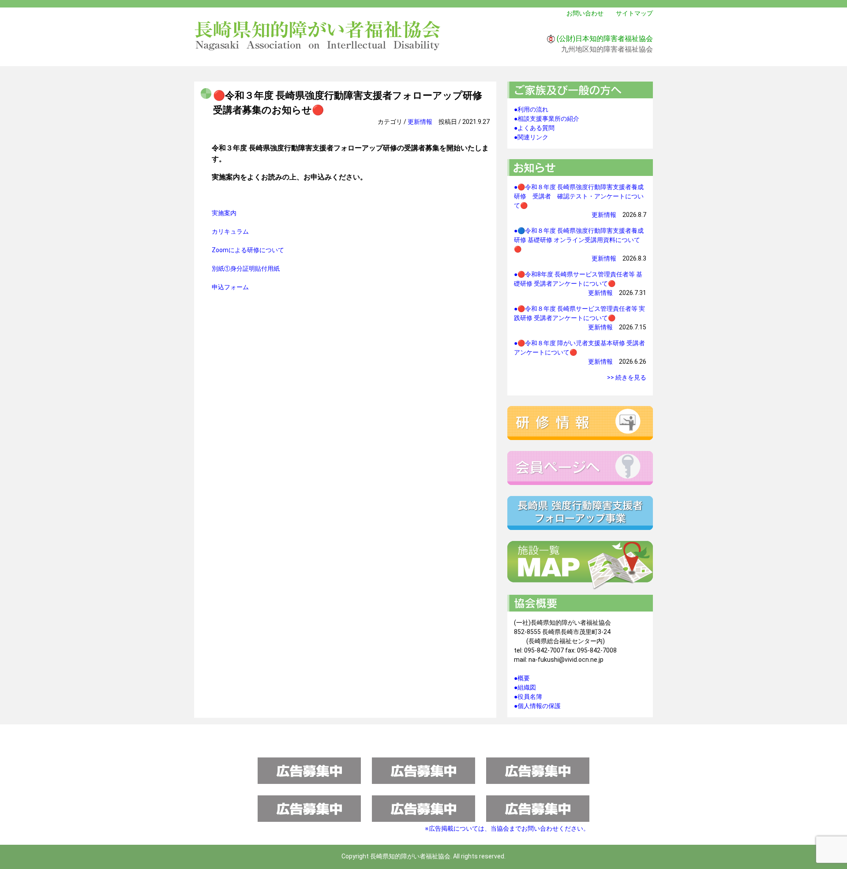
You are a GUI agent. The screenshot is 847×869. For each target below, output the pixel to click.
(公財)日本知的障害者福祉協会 (605, 38)
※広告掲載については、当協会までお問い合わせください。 (507, 828)
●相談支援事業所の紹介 (546, 118)
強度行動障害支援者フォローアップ (580, 513)
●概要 (522, 678)
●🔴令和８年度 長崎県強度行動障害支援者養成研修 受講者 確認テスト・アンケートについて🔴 (579, 196)
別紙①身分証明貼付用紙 (246, 268)
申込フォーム (230, 287)
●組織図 (525, 687)
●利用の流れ (531, 109)
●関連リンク (531, 137)
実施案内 (224, 212)
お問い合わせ (584, 13)
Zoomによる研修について (248, 250)
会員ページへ (580, 468)
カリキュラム (230, 231)
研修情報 (580, 423)
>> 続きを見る (626, 377)
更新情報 (420, 121)
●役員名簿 (528, 696)
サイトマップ (634, 13)
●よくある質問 (534, 127)
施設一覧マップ (580, 565)
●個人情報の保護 (537, 705)
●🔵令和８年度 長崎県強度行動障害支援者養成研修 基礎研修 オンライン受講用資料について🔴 (579, 240)
